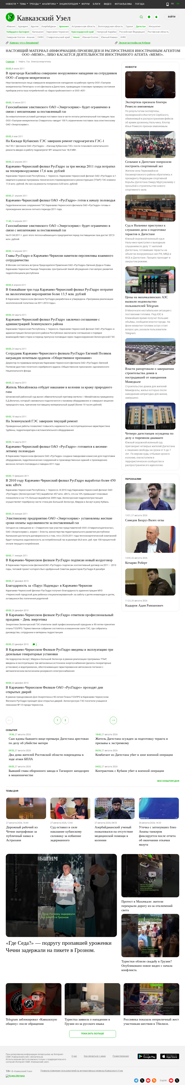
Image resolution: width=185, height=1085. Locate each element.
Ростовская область (158, 31)
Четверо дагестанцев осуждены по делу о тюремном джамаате (149, 435)
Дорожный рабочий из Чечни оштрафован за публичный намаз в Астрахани (22, 833)
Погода (139, 4)
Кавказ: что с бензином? (24, 42)
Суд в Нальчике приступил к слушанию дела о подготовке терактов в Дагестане (145, 229)
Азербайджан (48, 26)
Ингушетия (154, 26)
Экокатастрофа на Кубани (134, 42)
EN (178, 4)
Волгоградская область (110, 26)
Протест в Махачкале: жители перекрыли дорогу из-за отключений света (147, 905)
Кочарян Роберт (136, 562)
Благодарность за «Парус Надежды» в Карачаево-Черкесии (49, 585)
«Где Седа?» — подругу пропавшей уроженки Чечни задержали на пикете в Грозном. (58, 946)
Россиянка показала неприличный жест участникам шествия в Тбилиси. (151, 1021)
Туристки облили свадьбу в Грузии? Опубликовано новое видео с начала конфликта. (146, 965)
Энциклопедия (68, 4)
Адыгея (35, 26)
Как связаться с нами (95, 1056)
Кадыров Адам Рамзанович (144, 605)
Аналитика (49, 4)
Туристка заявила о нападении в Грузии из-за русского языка (87, 1021)
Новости (11, 4)
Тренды (34, 4)
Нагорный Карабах (106, 31)
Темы (23, 4)
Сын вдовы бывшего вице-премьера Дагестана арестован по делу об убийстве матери (49, 740)
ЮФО (123, 37)
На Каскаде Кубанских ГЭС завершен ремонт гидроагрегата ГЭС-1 (55, 140)
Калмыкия (38, 31)
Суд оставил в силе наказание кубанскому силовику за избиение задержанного (66, 833)
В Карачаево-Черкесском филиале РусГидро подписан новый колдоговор (59, 560)
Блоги (96, 4)
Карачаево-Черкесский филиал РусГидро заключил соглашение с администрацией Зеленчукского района (53, 321)
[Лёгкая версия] (167, 4)
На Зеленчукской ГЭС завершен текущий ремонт (42, 421)
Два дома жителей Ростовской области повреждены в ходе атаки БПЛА (46, 756)
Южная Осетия (90, 37)
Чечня (76, 37)
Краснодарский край (82, 31)
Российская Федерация (132, 31)
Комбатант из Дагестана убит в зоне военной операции (134, 754)
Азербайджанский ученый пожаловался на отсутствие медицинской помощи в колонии (114, 833)
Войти (171, 17)
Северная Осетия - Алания (21, 37)
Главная (10, 61)
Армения (64, 26)
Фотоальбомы (123, 4)
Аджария (23, 26)
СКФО (40, 37)
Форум (85, 4)
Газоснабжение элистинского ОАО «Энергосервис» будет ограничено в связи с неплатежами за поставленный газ (58, 109)
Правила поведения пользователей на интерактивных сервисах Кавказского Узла (81, 1070)
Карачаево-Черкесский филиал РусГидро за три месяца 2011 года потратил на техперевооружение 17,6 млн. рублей (60, 168)
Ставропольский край (58, 37)
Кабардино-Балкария (18, 31)
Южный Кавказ (109, 37)
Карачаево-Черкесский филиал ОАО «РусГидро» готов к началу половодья (60, 200)
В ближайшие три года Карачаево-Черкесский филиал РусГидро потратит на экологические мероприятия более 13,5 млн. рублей (59, 291)
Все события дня (168, 781)
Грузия (129, 26)
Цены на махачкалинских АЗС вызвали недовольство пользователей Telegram (146, 301)
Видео (107, 4)
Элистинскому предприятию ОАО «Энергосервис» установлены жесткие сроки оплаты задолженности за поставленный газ (59, 520)
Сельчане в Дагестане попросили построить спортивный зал (148, 163)
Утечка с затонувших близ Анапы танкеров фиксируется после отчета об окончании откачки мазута (157, 835)
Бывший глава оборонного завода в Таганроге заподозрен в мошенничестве (49, 772)
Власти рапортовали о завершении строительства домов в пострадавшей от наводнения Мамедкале (149, 375)
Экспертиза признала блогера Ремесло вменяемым (146, 104)
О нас (74, 1056)
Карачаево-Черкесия (57, 31)
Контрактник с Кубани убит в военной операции (129, 770)
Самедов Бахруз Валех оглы (144, 520)
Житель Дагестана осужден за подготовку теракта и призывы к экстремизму (131, 740)
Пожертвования (121, 1056)
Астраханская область (83, 26)
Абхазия (11, 26)
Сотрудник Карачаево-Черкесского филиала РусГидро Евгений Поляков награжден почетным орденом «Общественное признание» (58, 355)
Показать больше (92, 1033)
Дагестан (141, 26)
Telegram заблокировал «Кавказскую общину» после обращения (31, 1021)
